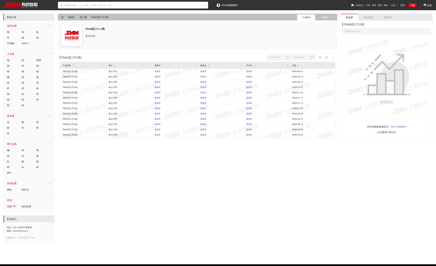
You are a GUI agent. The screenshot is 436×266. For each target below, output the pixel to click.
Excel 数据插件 (230, 5)
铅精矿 (71, 17)
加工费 (83, 17)
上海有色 (359, 5)
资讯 (374, 5)
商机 (380, 5)
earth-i (25, 43)
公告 (393, 5)
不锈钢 (10, 43)
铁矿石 (25, 189)
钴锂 (38, 60)
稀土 (9, 172)
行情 (368, 5)
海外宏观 (26, 206)
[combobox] (133, 5)
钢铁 (9, 189)
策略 (386, 5)
